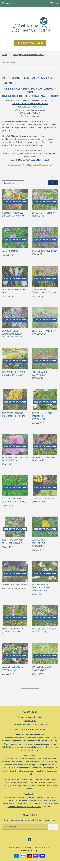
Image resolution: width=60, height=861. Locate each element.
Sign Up (53, 827)
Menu (8, 3)
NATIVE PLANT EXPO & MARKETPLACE (30, 103)
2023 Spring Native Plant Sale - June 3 (28, 55)
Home (4, 55)
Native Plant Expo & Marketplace (33, 160)
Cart (56, 3)
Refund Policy (30, 721)
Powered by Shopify (29, 850)
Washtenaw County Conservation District (32, 847)
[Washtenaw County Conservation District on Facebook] (29, 840)
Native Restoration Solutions (30, 145)
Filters (53, 183)
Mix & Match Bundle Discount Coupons (30, 724)
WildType (13, 145)
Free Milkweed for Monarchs (35, 165)
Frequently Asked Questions (30, 717)
